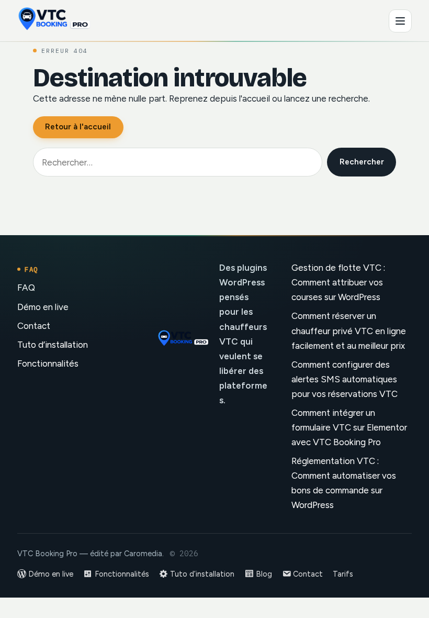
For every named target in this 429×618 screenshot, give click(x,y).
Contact (33, 326)
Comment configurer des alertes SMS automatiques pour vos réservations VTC (344, 379)
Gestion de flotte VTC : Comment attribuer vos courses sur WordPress (338, 282)
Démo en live (43, 307)
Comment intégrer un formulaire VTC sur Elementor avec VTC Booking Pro (349, 427)
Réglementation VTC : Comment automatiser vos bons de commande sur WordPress (343, 483)
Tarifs (343, 574)
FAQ (26, 287)
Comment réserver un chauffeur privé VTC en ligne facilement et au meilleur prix (348, 330)
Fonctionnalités (47, 363)
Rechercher (362, 162)
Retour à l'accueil (78, 126)
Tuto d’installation (52, 344)
